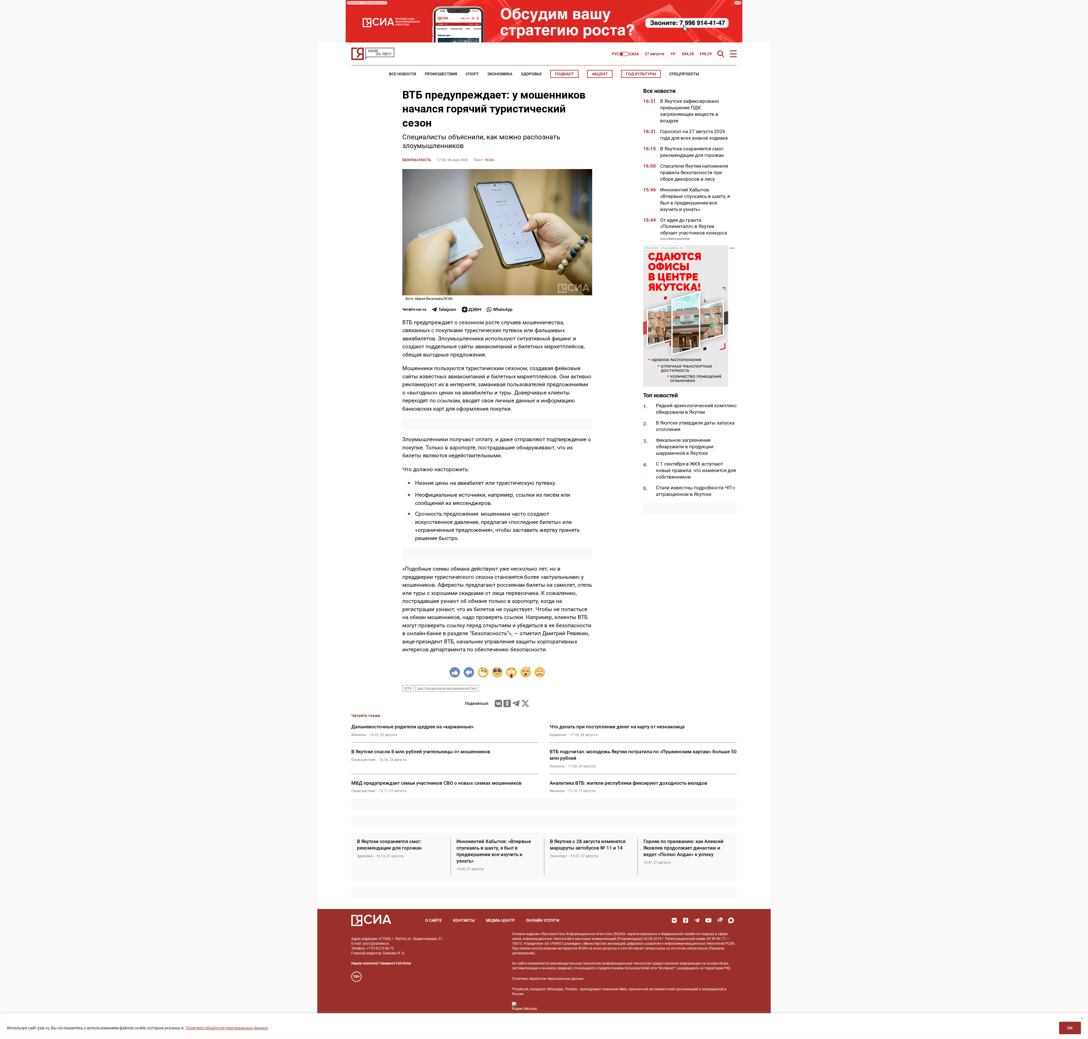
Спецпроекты (684, 74)
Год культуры (641, 74)
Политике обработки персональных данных (227, 1028)
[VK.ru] (498, 703)
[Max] (731, 920)
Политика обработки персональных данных (547, 979)
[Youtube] (708, 920)
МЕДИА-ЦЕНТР (500, 920)
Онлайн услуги (542, 920)
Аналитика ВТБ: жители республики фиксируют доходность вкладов (628, 783)
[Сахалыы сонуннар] (625, 54)
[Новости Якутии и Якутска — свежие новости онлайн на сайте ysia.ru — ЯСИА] (372, 54)
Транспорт (558, 856)
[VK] (674, 920)
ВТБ (408, 688)
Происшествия (441, 74)
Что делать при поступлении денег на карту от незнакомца (617, 726)
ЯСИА (489, 160)
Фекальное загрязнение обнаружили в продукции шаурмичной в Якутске (684, 446)
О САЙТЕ (433, 920)
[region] (544, 1026)
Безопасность (416, 160)
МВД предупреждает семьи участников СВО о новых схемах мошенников (436, 783)
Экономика (499, 74)
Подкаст (564, 74)
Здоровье (531, 74)
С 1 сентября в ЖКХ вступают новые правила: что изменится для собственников (696, 470)
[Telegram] (516, 703)
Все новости (402, 74)
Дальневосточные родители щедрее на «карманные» (412, 726)
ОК (1070, 1028)
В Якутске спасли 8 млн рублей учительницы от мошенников (420, 751)
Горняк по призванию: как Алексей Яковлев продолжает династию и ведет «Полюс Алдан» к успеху (683, 848)
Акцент (600, 74)
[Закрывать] (1082, 1018)
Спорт (472, 74)
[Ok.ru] (507, 703)
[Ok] (685, 920)
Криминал (558, 735)
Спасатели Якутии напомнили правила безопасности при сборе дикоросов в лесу (694, 172)
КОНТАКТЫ (464, 920)
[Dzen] (471, 309)
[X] (525, 703)
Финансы (358, 735)
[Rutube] (719, 920)
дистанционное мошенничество (447, 688)
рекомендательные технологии (576, 963)
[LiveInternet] (547, 1006)
